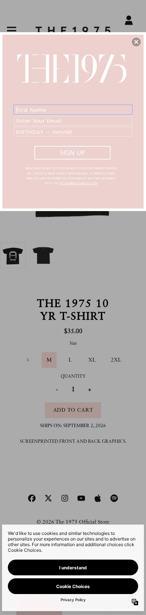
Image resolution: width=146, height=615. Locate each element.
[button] (136, 41)
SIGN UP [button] (72, 152)
